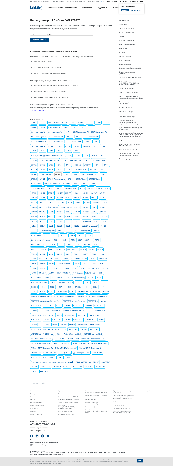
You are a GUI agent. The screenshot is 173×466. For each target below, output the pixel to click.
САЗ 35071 (57, 367)
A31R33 (68, 320)
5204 (95, 282)
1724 (42, 123)
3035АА (68, 217)
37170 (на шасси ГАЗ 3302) (58, 268)
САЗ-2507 (67, 367)
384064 (52, 273)
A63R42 (55, 325)
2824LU (60, 193)
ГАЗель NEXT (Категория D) (90, 348)
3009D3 (34, 207)
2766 (59, 170)
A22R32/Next (36, 306)
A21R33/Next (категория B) (96, 296)
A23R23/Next (99, 306)
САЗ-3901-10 (100, 367)
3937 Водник (78, 273)
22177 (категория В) (56, 141)
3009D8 (102, 207)
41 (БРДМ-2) (90, 273)
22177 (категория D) (91, 137)
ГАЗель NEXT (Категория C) (66, 348)
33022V (100, 249)
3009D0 (95, 202)
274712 (42, 165)
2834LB (42, 198)
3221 (68, 226)
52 (78, 282)
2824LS (51, 193)
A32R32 (101, 320)
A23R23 (89, 306)
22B (87, 141)
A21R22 (51, 292)
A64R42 (64, 325)
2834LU (68, 198)
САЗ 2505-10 (94, 362)
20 (74, 127)
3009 (70, 202)
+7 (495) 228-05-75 (42, 428)
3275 (97, 240)
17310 (42, 127)
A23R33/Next (100, 310)
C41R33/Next (94, 329)
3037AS (85, 217)
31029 (59, 221)
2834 (76, 193)
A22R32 (103, 301)
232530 (51, 146)
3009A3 (78, 202)
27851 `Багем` (81, 179)
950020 (42, 292)
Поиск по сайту (137, 1)
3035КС (77, 217)
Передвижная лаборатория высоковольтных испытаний (52, 362)
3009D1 (104, 202)
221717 (69, 137)
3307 (34, 259)
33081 (66, 259)
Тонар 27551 (44, 371)
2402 (104, 146)
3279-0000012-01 (37, 245)
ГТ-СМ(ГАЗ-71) (65, 353)
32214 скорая (36, 235)
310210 (34, 221)
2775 (68, 170)
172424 (98, 123)
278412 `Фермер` (46, 174)
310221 (42, 221)
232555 (76, 146)
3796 (34, 273)
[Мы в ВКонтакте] (37, 435)
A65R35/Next (36, 329)
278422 (66, 174)
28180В (91, 188)
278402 (34, 174)
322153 (46, 235)
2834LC (51, 198)
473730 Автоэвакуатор (76, 278)
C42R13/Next (36, 334)
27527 (68, 165)
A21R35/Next (68, 301)
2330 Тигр (86, 146)
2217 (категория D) (55, 132)
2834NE (77, 198)
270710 (94, 155)
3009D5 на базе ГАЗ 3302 (70, 207)
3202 (51, 226)
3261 (56, 240)
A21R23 (72, 292)
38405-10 (42, 273)
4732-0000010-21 (58, 278)
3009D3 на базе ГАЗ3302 (48, 207)
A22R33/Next (48, 306)
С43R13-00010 (81, 362)
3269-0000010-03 (84, 240)
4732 (47, 278)
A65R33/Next (95, 325)
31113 (42, 226)
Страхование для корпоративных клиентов (44, 442)
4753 (53, 282)
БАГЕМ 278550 (73, 339)
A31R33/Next (78, 320)
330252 (76, 254)
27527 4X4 (78, 165)
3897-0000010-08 (63, 273)
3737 (74, 268)
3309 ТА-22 (102, 259)
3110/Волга (86, 221)
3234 (89, 235)
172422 (89, 123)
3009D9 (34, 212)
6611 (95, 287)
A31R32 (46, 320)
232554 (68, 146)
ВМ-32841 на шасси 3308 (40, 343)
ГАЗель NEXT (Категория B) (42, 348)
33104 (42, 263)
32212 (76, 226)
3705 (34, 268)
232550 (59, 146)
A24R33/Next (82, 315)
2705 (76, 151)
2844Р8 (42, 202)
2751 (51, 165)
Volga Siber (68, 334)
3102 (94, 217)
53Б (69, 287)
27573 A (34, 170)
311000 (96, 221)
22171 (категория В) (38, 137)
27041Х (68, 151)
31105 (105, 221)
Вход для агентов (93, 1)
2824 (34, 193)
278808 (84, 184)
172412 (72, 123)
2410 (34, 151)
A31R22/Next (94, 315)
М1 (68, 357)
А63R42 (99, 334)
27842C (34, 179)
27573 (106, 165)
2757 (97, 165)
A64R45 (72, 325)
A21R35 (57, 301)
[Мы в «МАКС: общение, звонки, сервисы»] (31, 435)
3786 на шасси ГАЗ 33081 (98, 268)
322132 (69, 231)
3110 (76, 221)
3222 (80, 235)
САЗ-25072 (77, 367)
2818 (59, 188)
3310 (34, 263)
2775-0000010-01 (80, 170)
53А (60, 287)
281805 (82, 188)
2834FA (102, 193)
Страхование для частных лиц (40, 439)
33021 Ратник (72, 249)
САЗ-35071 (88, 367)
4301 (100, 273)
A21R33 (81, 296)
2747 (64, 160)
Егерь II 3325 (97, 353)
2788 (75, 184)
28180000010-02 (70, 188)
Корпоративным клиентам (76, 1)
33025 (68, 254)
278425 (103, 174)
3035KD (51, 217)
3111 (34, 226)
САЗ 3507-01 (45, 367)
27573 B (42, 170)
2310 (96, 141)
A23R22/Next (78, 306)
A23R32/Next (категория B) (49, 310)
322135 (96, 231)
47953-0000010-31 (66, 282)
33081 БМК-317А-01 (79, 259)
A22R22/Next (80, 301)
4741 (99, 278)
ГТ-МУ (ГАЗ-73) (49, 353)
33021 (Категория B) (38, 249)
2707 (86, 155)
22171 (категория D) (81, 132)
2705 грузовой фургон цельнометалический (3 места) (51, 155)
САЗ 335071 (105, 362)
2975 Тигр (60, 202)
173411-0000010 (54, 127)
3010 (68, 212)
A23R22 (68, 306)
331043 (51, 263)
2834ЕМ (34, 202)
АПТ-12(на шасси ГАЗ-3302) (42, 339)
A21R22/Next (61, 292)
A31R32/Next (57, 320)
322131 (60, 231)
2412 (51, 151)
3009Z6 (51, 212)
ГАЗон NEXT (36, 353)
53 (104, 282)
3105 (68, 221)
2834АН (94, 198)
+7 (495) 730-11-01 (111, 1)
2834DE (94, 193)
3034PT (103, 212)
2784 (101, 170)
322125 (103, 226)
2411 (42, 151)
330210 (83, 249)
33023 (51, 254)
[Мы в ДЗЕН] (42, 435)
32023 (59, 226)
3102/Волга (103, 217)
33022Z (34, 254)
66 (86, 287)
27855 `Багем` (36, 184)
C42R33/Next (48, 334)
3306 (102, 254)
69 (34, 292)
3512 (94, 263)
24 (95, 146)
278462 (70, 179)
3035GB (42, 217)
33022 (91, 249)
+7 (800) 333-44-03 (39, 431)
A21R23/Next (83, 292)
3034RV (34, 217)
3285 (61, 245)
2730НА (34, 160)
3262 (64, 240)
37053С (42, 268)
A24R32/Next (69, 315)
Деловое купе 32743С (81, 353)
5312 (52, 287)
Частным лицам (59, 1)
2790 (93, 184)
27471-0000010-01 (99, 160)
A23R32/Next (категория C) (73, 310)
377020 (83, 268)
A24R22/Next (36, 315)
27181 (103, 155)
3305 (94, 254)
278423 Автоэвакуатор (89, 174)
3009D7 (94, 207)
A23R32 (34, 310)
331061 (77, 263)
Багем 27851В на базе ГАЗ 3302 (93, 339)
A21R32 (106, 292)
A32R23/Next (91, 320)
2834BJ (85, 193)
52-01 (87, 282)
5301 (43, 287)
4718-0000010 (36, 278)
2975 (51, 202)
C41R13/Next (73, 329)
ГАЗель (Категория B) (61, 343)
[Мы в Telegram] (47, 435)
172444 (106, 123)
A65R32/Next (83, 325)
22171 (68, 132)
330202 (95, 245)
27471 (86, 160)
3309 (92, 259)
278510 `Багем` (95, 179)
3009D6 (85, 207)
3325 (85, 263)
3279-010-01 (51, 245)
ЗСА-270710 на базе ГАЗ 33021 (43, 357)
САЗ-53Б (34, 371)
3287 (69, 245)
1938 (65, 127)
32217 (55, 235)
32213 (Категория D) (47, 231)
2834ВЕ (103, 198)
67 (103, 287)
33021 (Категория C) (57, 249)
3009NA (42, 212)
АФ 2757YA (59, 339)
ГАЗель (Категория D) (99, 343)
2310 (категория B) (38, 146)
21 (83, 127)
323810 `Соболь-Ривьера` (40, 240)
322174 (72, 235)
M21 (58, 334)
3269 (73, 240)
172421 (81, 123)
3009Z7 (59, 212)
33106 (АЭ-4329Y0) (64, 263)
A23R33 (89, 310)
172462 (34, 127)
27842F (42, 179)
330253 (85, 254)
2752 (59, 165)
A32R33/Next (44, 325)
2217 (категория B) (38, 132)
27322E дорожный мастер (49, 160)
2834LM (59, 198)
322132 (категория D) (83, 231)
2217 (91, 127)
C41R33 (83, 329)
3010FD (86, 212)
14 (34, 123)
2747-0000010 (75, 160)
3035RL (60, 217)
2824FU (42, 193)
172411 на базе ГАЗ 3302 (57, 123)
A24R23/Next (48, 315)
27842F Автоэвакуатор (56, 179)
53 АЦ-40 (34, 287)
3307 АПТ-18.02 (45, 259)
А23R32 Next (89, 334)
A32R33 (34, 325)
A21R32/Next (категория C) (64, 296)
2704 (59, 151)
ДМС (101, 1)
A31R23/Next (36, 320)
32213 (34, 231)
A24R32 (59, 315)
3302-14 (87, 245)
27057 (77, 155)
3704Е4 (103, 263)
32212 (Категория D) (90, 226)
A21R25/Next (95, 292)
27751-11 (92, 170)
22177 (78, 137)
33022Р (42, 254)
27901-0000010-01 (38, 188)
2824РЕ (68, 193)
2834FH (34, 198)
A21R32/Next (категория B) (41, 296)
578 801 (78, 287)
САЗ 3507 (34, 367)
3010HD (94, 212)
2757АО (51, 170)
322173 (63, 235)
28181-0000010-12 (103, 188)
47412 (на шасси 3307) (39, 282)
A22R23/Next (93, 301)
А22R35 (78, 334)
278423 (75, 174)
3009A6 (87, 202)
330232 (59, 254)
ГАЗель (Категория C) (80, 343)
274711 (34, 165)
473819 (90, 278)
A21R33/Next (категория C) (41, 301)
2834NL (85, 198)
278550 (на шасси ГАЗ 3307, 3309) (57, 184)
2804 (50, 188)
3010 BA (77, 212)
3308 (57, 259)
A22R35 (59, 306)
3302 (78, 245)
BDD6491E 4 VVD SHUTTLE (54, 329)
